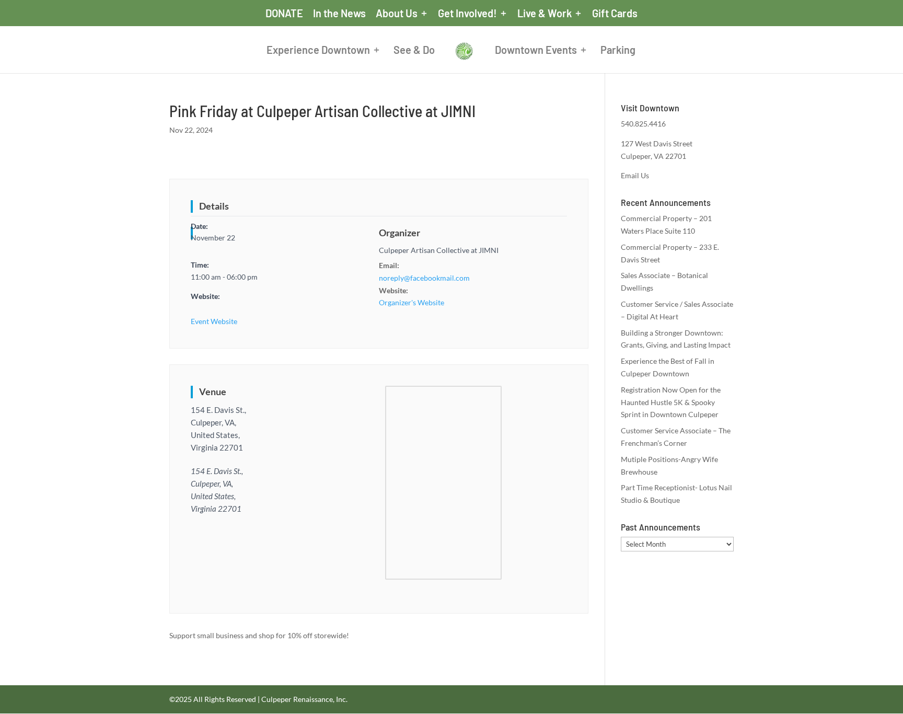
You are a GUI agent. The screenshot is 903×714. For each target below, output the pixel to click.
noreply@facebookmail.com (424, 277)
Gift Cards (615, 13)
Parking (617, 51)
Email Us (635, 175)
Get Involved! (467, 13)
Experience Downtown (318, 51)
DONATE (284, 13)
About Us (397, 13)
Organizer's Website (411, 302)
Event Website (214, 321)
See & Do (414, 51)
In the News (339, 13)
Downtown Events (536, 51)
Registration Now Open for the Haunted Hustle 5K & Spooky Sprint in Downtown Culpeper (671, 402)
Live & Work (544, 13)
